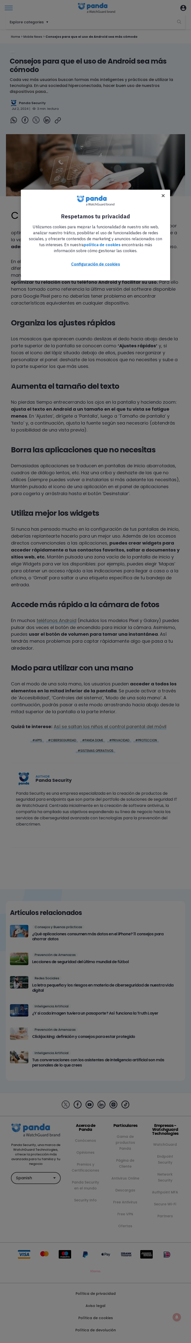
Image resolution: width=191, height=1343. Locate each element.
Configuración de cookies (95, 263)
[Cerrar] (163, 195)
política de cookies (102, 244)
